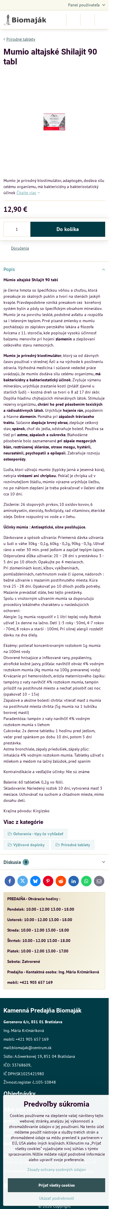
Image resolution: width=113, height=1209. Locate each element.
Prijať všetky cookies (57, 1185)
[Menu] (102, 20)
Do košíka (68, 229)
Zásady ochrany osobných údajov (56, 1169)
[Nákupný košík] (87, 20)
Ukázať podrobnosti (56, 1198)
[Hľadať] (73, 20)
